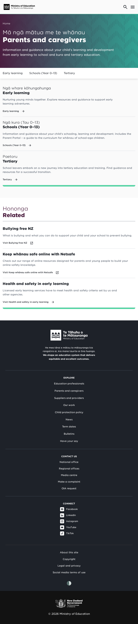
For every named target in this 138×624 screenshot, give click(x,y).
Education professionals (69, 383)
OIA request (69, 488)
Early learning (13, 73)
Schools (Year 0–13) (43, 73)
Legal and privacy (69, 565)
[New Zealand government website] (69, 603)
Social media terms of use (69, 572)
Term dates (69, 426)
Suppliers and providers (69, 398)
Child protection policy (69, 412)
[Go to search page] (125, 7)
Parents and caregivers (69, 390)
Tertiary (69, 73)
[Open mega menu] (132, 7)
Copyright (69, 559)
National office (69, 462)
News (69, 419)
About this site (69, 552)
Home (6, 23)
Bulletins (69, 433)
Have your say (69, 441)
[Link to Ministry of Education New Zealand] (69, 335)
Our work (69, 405)
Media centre (69, 475)
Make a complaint (69, 481)
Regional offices (69, 468)
